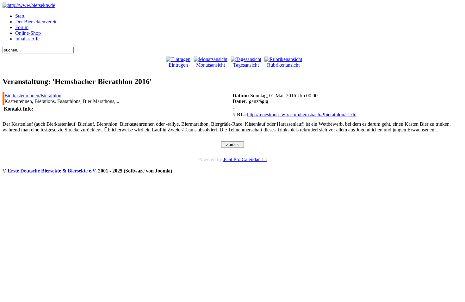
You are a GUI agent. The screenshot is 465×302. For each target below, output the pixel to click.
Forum (21, 27)
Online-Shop (28, 33)
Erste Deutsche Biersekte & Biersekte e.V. (52, 170)
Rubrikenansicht (283, 65)
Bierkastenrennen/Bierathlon (32, 95)
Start (19, 16)
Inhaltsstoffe (27, 38)
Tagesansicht (246, 65)
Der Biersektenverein (36, 21)
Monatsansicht (210, 65)
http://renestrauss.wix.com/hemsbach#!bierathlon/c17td (301, 114)
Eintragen (178, 65)
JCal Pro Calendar (245, 159)
